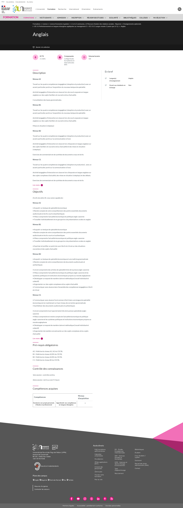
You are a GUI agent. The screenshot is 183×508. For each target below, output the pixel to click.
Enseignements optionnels (132, 24)
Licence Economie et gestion (59, 24)
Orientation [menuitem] (86, 9)
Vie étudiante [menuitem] (45, 18)
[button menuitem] (179, 9)
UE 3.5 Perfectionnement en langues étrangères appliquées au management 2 (60, 26)
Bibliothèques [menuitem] (130, 18)
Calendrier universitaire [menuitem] (99, 455)
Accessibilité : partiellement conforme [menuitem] (90, 506)
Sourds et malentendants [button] (50, 466)
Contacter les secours (41, 489)
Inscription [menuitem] (76, 18)
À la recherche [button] (20, 2)
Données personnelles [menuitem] (113, 506)
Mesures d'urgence (41, 486)
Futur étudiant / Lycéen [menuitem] (140, 456)
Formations (36, 24)
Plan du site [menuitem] (98, 479)
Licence (45, 24)
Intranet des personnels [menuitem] (99, 467)
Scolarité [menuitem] (113, 18)
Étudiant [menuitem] (137, 453)
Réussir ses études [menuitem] (95, 18)
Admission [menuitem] (61, 18)
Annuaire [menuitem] (99, 472)
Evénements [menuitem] (98, 9)
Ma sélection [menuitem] (159, 18)
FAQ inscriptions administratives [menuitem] (100, 450)
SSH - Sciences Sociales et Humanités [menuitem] (120, 457)
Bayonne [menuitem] (44, 480)
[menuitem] (71, 498)
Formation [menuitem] (51, 9)
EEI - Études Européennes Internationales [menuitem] (120, 451)
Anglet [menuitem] (36, 480)
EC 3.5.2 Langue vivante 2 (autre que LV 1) (103, 26)
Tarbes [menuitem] (70, 480)
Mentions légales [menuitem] (68, 506)
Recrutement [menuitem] (119, 473)
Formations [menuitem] (29, 18)
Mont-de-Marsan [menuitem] (55, 480)
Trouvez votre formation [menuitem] (99, 475)
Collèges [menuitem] (143, 18)
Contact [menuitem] (137, 468)
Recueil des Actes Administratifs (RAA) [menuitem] (142, 464)
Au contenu (10, 2)
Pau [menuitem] (64, 480)
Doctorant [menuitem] (138, 460)
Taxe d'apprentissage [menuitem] (120, 469)
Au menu (30, 2)
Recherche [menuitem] (62, 9)
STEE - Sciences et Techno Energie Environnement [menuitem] (121, 463)
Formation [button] (10, 17)
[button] (42, 447)
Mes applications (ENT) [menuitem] (101, 463)
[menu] (35, 17)
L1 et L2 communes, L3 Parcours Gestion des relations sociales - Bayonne (96, 24)
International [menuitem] (74, 9)
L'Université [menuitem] (40, 9)
